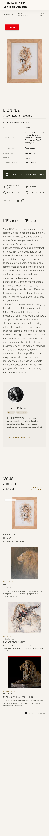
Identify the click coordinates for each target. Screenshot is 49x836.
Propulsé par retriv (37, 713)
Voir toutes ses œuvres (19, 437)
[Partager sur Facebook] (18, 200)
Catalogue (8, 14)
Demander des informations (24, 174)
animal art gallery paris (15, 5)
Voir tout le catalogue (36, 488)
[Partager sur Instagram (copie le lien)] (22, 200)
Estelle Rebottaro (22, 115)
